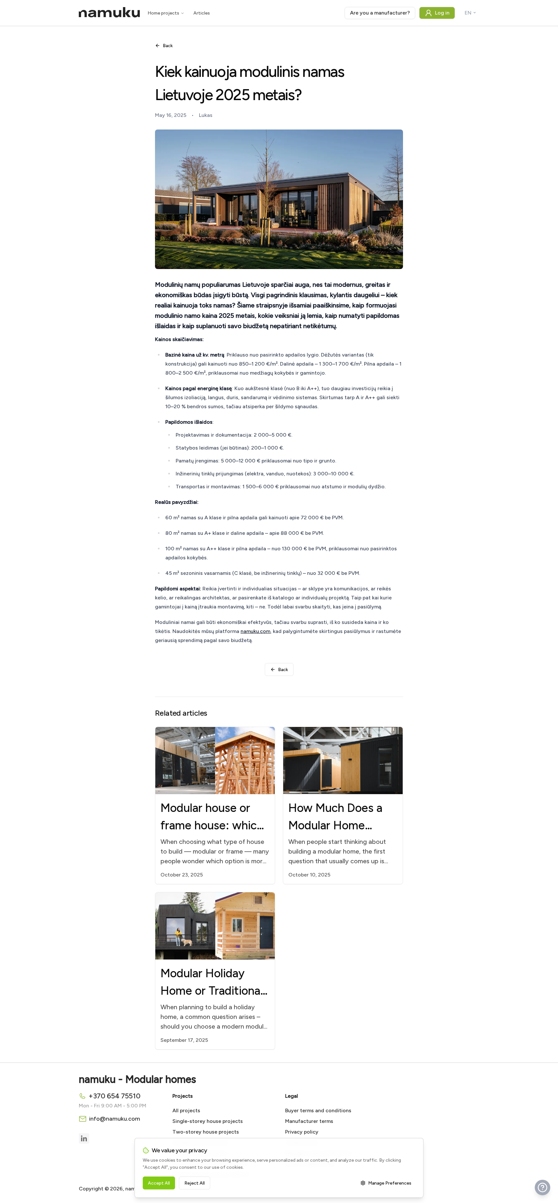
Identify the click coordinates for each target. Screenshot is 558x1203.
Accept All (159, 1183)
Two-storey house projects (205, 1132)
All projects (186, 1110)
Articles (201, 13)
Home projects (163, 13)
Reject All (194, 1183)
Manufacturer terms (309, 1121)
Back (168, 45)
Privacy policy (301, 1132)
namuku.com (255, 631)
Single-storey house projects (207, 1121)
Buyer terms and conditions (318, 1110)
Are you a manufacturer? (380, 13)
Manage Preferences (389, 1183)
